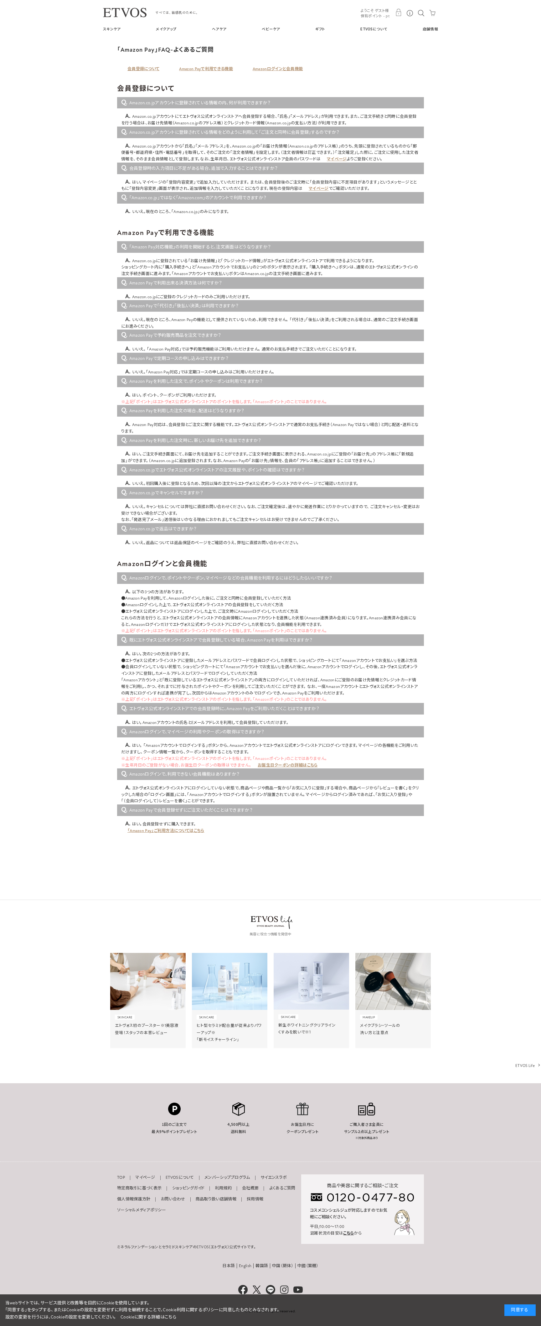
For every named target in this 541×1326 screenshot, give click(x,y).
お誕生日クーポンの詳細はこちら (288, 765)
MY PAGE (398, 12)
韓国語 (261, 1265)
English (245, 1265)
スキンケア (112, 28)
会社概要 (250, 1188)
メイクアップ (166, 28)
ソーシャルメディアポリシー (141, 1210)
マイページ (337, 159)
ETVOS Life (525, 1066)
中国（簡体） (282, 1265)
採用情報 (255, 1199)
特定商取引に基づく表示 (139, 1188)
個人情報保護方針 (133, 1199)
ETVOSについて (373, 28)
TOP (121, 1177)
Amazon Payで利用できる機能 (206, 68)
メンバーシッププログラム (227, 1177)
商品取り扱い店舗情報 (216, 1199)
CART (432, 12)
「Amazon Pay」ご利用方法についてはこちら (165, 830)
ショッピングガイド (188, 1188)
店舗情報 (430, 28)
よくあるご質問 (282, 1188)
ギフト (320, 28)
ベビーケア (271, 28)
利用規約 (223, 1188)
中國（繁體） (308, 1265)
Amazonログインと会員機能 (278, 68)
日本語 (228, 1265)
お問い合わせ (173, 1199)
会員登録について (143, 68)
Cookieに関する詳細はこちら (148, 1317)
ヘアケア (219, 28)
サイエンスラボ (273, 1177)
